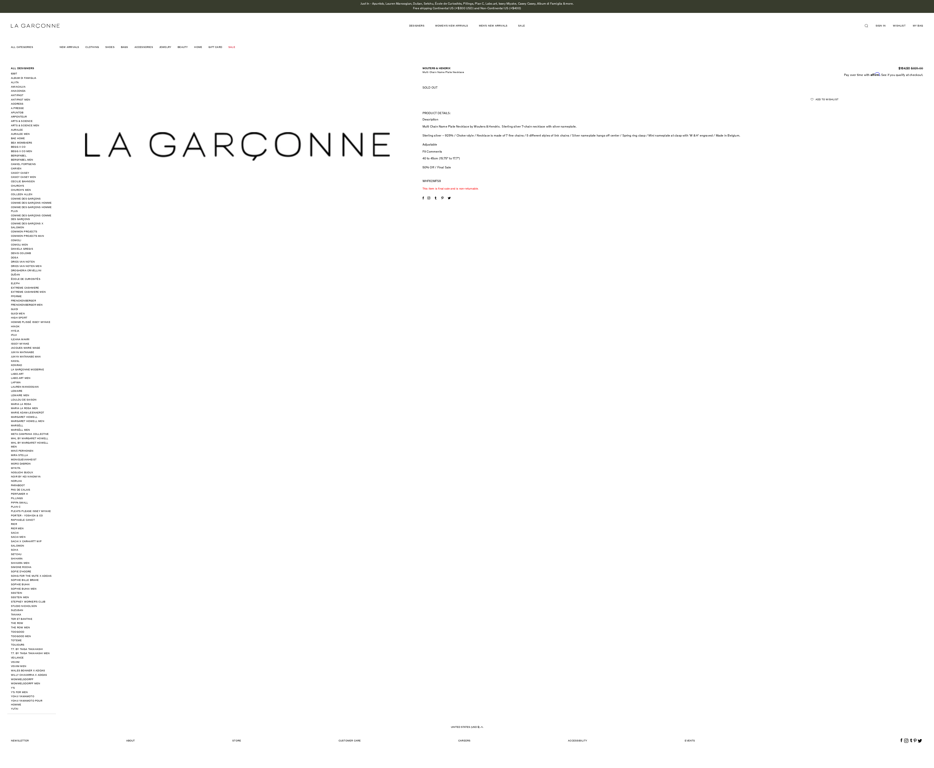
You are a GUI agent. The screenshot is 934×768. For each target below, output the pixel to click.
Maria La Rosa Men (24, 408)
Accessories (144, 47)
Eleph (15, 283)
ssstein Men (20, 597)
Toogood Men (21, 636)
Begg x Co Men (21, 151)
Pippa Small (19, 503)
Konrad (16, 365)
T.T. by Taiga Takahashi (27, 649)
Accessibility (577, 741)
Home (198, 47)
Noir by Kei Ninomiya (26, 476)
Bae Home (18, 138)
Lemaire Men (20, 395)
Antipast (17, 95)
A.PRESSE (17, 108)
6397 (14, 74)
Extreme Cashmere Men (28, 292)
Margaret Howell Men (27, 421)
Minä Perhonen (22, 451)
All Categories (22, 47)
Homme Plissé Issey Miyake (30, 322)
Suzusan (17, 610)
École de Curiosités (25, 279)
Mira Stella (19, 455)
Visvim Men (18, 666)
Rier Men (17, 528)
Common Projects (24, 231)
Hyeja (15, 331)
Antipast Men (20, 100)
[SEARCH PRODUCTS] (868, 25)
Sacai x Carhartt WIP (26, 541)
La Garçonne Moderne (27, 369)
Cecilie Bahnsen (23, 181)
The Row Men (20, 627)
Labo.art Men (20, 378)
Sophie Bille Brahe (25, 580)
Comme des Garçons (26, 199)
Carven (16, 168)
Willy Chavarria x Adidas (29, 675)
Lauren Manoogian (25, 387)
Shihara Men (20, 563)
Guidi (14, 309)
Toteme (16, 640)
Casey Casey (20, 173)
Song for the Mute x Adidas (31, 576)
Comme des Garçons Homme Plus (31, 209)
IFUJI (14, 335)
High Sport (19, 318)
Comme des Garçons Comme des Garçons (31, 217)
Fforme (16, 296)
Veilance (17, 658)
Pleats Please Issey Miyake (31, 511)
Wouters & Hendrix (436, 68)
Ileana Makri (20, 339)
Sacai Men (18, 537)
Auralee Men (20, 134)
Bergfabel (19, 156)
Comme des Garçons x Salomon (27, 225)
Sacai (15, 533)
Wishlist (899, 26)
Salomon (17, 546)
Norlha (16, 481)
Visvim (15, 662)
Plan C (15, 507)
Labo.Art (17, 374)
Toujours (18, 645)
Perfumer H (19, 494)
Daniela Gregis (22, 249)
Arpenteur (19, 117)
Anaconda (18, 91)
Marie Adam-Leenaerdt (27, 412)
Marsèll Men (20, 430)
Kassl (15, 361)
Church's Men (21, 190)
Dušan (15, 275)
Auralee (17, 130)
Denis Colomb (21, 253)
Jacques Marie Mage (25, 348)
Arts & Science (22, 121)
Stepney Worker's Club (28, 602)
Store (236, 741)
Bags (124, 47)
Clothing (92, 47)
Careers (464, 741)
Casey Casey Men (23, 177)
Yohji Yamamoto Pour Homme (26, 703)
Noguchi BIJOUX (22, 472)
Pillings (17, 498)
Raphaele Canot (23, 520)
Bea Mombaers (21, 143)
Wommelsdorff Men (25, 683)
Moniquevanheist (23, 459)
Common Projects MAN (27, 236)
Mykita (15, 468)
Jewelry (165, 47)
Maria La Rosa (21, 404)
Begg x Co (18, 147)
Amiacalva (18, 87)
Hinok (15, 326)
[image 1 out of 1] (237, 146)
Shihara (17, 559)
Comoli (16, 240)
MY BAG (918, 26)
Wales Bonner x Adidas (28, 670)
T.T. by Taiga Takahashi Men (30, 653)
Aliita (15, 82)
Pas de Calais (20, 490)
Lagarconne (35, 26)
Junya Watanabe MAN (26, 357)
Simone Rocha (21, 567)
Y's (13, 688)
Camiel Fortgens (23, 164)
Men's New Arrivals (493, 26)
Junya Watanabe (22, 352)
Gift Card (215, 47)
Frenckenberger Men (27, 305)
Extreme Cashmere (25, 288)
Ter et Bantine (21, 619)
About (130, 741)
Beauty (183, 47)
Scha (14, 550)
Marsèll (17, 425)
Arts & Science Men (25, 125)
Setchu (16, 554)
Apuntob (17, 112)
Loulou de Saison (23, 400)
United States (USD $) (465, 727)
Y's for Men (19, 692)
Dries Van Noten (23, 262)
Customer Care (350, 741)
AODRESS (17, 104)
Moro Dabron (21, 464)
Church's (17, 186)
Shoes (110, 47)
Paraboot (18, 485)
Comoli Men (19, 245)
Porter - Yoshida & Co (27, 515)
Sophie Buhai (20, 584)
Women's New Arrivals (451, 26)
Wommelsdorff (22, 679)
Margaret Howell (24, 417)
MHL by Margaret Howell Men (29, 445)
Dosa (14, 257)
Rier (14, 524)
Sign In (881, 26)
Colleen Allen (22, 194)
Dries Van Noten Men (26, 266)
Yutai (14, 709)
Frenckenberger (23, 301)
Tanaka (16, 614)
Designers (416, 26)
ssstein (16, 593)
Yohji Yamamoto (22, 696)
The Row (17, 623)
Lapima (16, 382)
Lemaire (16, 391)
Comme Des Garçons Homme (31, 203)
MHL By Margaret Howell (29, 438)
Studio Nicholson (24, 606)
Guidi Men (18, 313)
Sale (521, 26)
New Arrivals (69, 47)
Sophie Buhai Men (23, 589)
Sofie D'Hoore (21, 571)
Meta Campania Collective (30, 434)
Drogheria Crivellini (26, 270)
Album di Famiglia (23, 78)
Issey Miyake (20, 344)
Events (690, 741)
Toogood (17, 632)
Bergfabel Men (22, 160)
